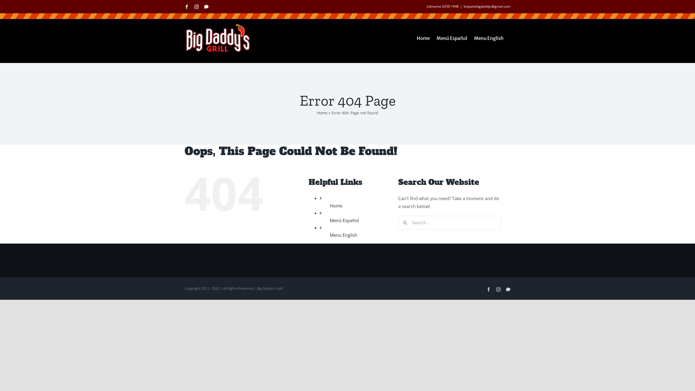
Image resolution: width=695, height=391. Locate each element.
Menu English (343, 235)
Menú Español (344, 220)
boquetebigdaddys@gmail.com (487, 6)
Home (322, 112)
